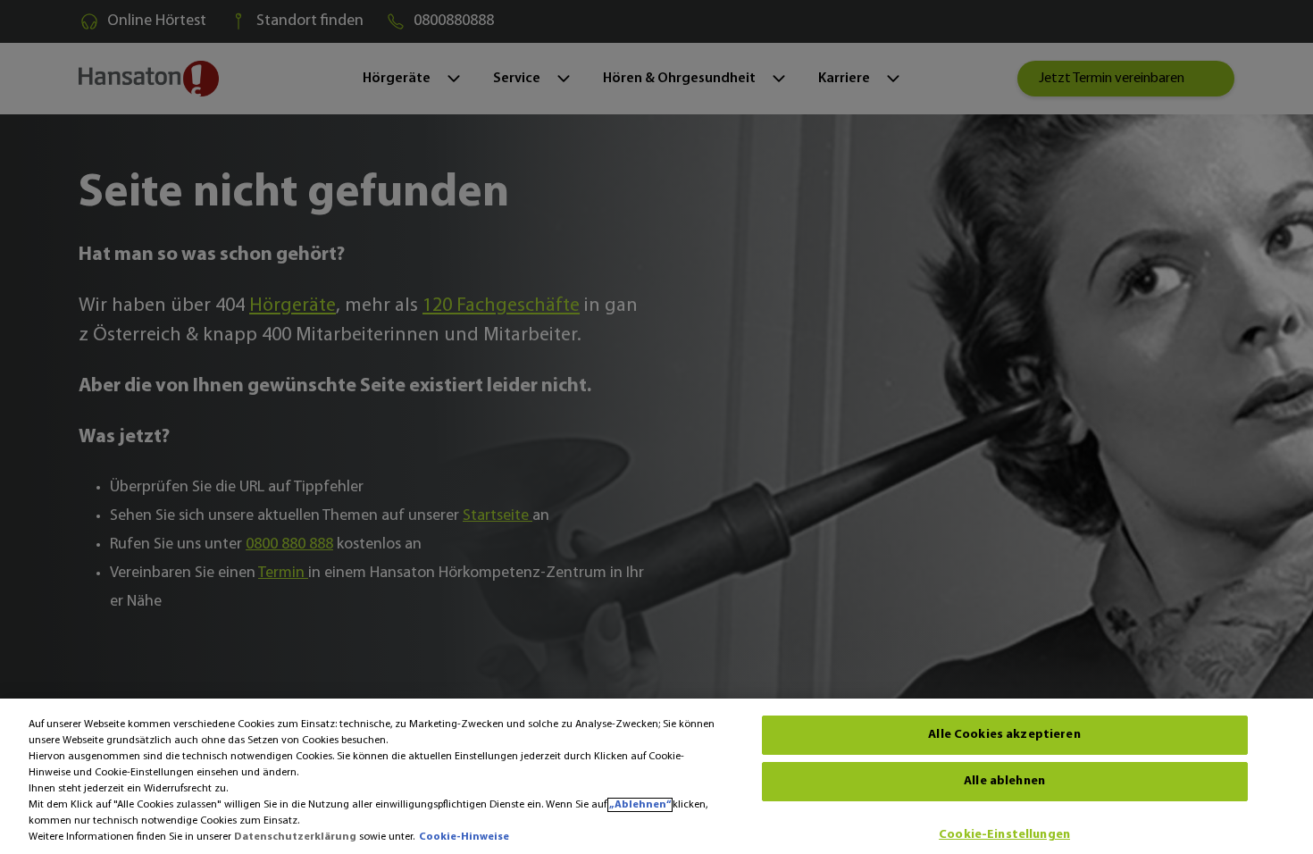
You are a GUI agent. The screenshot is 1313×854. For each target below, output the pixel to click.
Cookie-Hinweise (464, 837)
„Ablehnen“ (640, 805)
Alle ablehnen (1004, 781)
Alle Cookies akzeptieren (1004, 734)
